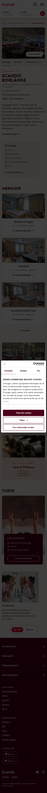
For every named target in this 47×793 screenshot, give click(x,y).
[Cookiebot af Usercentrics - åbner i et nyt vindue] (33, 364)
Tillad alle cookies (23, 413)
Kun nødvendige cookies (23, 427)
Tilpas (22, 420)
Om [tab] (38, 371)
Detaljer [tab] (23, 371)
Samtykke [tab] (8, 371)
